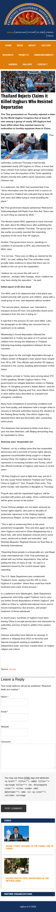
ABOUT (32, 49)
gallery (27, 68)
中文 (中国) (40, 36)
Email (4, 715)
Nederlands (20, 36)
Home (8, 49)
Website (5, 730)
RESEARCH (8, 58)
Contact (42, 68)
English (10, 36)
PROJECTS (24, 58)
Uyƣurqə (49, 36)
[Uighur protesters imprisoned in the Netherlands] (16, 876)
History (46, 49)
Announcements (44, 58)
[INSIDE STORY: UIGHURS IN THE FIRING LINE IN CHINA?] (16, 844)
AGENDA (13, 68)
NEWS (20, 49)
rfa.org (12, 673)
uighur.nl (30, 16)
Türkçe (50, 39)
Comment (6, 745)
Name (4, 700)
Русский (31, 36)
